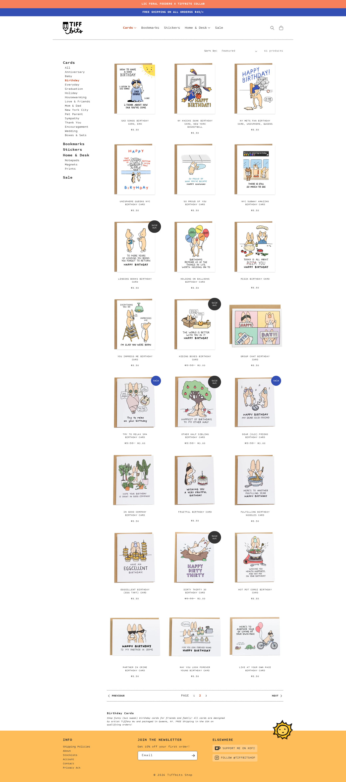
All (67, 68)
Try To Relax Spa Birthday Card (135, 436)
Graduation (74, 89)
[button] (272, 27)
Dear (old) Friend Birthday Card (255, 436)
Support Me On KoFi (238, 748)
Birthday (72, 80)
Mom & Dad (73, 106)
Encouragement (76, 127)
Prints (70, 169)
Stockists (70, 755)
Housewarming (75, 97)
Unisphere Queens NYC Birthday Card (135, 203)
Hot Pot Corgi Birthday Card (255, 591)
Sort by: (211, 51)
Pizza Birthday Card (255, 279)
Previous (118, 696)
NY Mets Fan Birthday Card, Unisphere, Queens (255, 122)
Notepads (72, 160)
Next (275, 696)
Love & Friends (77, 102)
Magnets (71, 165)
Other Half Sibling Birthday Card (195, 436)
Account (68, 759)
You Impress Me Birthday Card (135, 358)
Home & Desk (76, 155)
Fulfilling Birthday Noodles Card (255, 514)
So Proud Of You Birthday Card (195, 203)
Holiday (71, 93)
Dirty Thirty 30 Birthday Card (195, 591)
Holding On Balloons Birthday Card (195, 281)
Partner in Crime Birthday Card (135, 669)
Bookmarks (73, 144)
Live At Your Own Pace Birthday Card (255, 669)
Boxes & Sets (75, 135)
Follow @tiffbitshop (238, 758)
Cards (69, 63)
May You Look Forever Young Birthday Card (195, 669)
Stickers (72, 150)
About (67, 751)
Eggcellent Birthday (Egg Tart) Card (135, 591)
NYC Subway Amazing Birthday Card (255, 203)
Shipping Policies (76, 747)
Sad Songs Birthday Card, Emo (135, 122)
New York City (76, 110)
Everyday (72, 85)
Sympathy (72, 118)
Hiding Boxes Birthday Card (195, 358)
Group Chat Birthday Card (255, 358)
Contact (68, 764)
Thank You (73, 123)
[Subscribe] (193, 755)
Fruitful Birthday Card (195, 512)
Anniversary (75, 72)
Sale (67, 177)
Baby (68, 76)
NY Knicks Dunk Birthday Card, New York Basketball (195, 124)
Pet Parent (74, 114)
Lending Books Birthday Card (135, 281)
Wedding (71, 131)
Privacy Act (71, 768)
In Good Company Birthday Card (135, 514)
